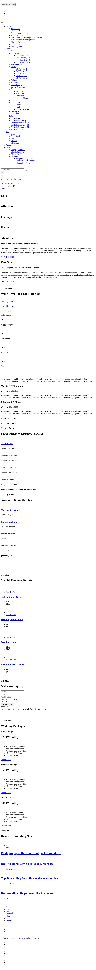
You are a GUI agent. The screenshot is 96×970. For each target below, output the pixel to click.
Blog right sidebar (18, 150)
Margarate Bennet (10, 510)
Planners (14, 82)
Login (18, 105)
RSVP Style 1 (21, 69)
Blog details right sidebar (26, 158)
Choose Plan (6, 760)
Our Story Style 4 (23, 62)
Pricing (14, 100)
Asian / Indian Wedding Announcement (26, 37)
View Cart (13, 188)
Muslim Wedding (18, 42)
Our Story (15, 53)
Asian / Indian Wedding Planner (23, 40)
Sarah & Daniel (7, 480)
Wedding (9, 911)
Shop (8, 132)
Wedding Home (17, 35)
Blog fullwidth (16, 154)
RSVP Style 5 (21, 78)
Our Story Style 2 (23, 58)
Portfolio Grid (16, 118)
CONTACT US (7, 281)
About (13, 51)
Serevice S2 (20, 94)
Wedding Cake (8, 642)
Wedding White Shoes (12, 619)
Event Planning (7, 306)
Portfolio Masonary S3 (20, 125)
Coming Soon (16, 111)
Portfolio (9, 116)
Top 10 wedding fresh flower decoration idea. (30, 878)
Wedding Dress (7, 301)
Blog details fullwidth (24, 163)
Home (8, 26)
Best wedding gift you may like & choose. (27, 893)
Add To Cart (11, 592)
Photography (6, 310)
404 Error (15, 114)
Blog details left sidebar (25, 161)
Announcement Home (19, 33)
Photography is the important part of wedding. (31, 853)
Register (19, 107)
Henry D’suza (8, 533)
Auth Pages (15, 102)
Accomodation (17, 64)
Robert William (9, 522)
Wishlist (14, 141)
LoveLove (21, 938)
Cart (12, 138)
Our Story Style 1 (23, 55)
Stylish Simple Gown (11, 597)
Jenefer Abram (8, 545)
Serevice (14, 89)
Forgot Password (22, 109)
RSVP (13, 67)
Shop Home (15, 44)
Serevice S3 (20, 96)
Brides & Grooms (18, 87)
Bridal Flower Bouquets (13, 664)
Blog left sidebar (17, 152)
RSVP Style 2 (21, 71)
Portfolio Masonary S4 (20, 127)
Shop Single (16, 136)
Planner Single (16, 85)
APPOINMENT (7, 257)
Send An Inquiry (8, 704)
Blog (8, 147)
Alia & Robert (7, 444)
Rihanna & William (9, 456)
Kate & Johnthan (8, 468)
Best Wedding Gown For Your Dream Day (28, 863)
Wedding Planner (18, 31)
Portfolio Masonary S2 (20, 123)
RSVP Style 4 (21, 76)
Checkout (15, 143)
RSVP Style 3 (21, 73)
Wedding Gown (7, 179)
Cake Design (6, 315)
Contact (9, 145)
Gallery (14, 80)
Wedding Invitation (18, 46)
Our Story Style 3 (23, 60)
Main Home (15, 29)
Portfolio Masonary (18, 120)
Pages (8, 49)
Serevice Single (22, 98)
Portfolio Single (17, 129)
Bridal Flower (6, 184)
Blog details (15, 156)
